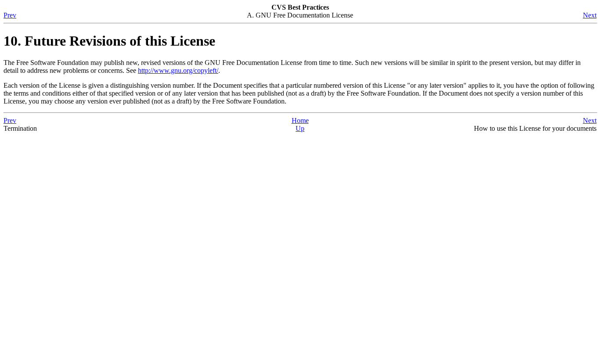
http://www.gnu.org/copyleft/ (178, 70)
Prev (10, 15)
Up (300, 128)
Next (589, 15)
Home (300, 120)
